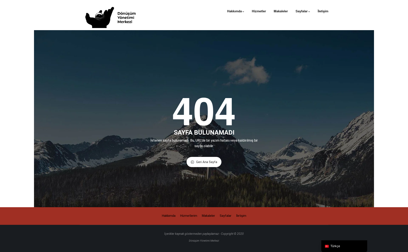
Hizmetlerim (188, 216)
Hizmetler (259, 11)
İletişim (323, 11)
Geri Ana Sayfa (206, 162)
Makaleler (281, 11)
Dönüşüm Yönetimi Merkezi (204, 240)
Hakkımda (234, 11)
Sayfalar (302, 11)
